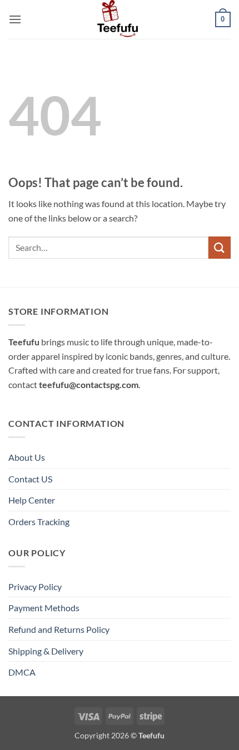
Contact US (30, 479)
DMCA (22, 672)
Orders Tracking (38, 521)
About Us (26, 457)
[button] (15, 19)
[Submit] (219, 247)
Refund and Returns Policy (58, 629)
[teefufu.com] (119, 19)
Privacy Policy (35, 586)
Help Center (31, 500)
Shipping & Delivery (45, 651)
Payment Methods (43, 607)
